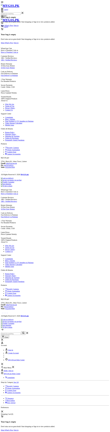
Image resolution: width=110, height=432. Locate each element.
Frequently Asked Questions (14, 140)
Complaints (9, 117)
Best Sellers (11, 400)
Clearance (10, 398)
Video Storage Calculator (13, 123)
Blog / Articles (10, 119)
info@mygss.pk (11, 163)
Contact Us (9, 110)
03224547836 (10, 167)
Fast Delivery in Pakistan (9, 75)
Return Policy (10, 132)
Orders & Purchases (12, 138)
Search (4, 16)
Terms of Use (9, 106)
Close (6, 337)
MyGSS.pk (25, 174)
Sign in (16, 25)
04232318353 (8, 165)
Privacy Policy (10, 108)
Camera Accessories (14, 154)
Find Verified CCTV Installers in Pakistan (19, 121)
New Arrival (11, 403)
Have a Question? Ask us (9, 52)
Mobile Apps (9, 125)
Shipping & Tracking (12, 136)
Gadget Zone (11, 152)
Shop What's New (7, 25)
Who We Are (9, 104)
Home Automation (13, 150)
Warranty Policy (10, 134)
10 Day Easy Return (8, 68)
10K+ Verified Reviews (9, 60)
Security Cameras (13, 148)
